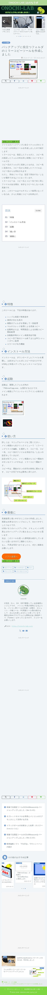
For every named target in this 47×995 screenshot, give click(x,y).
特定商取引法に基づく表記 (32, 989)
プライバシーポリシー (13, 989)
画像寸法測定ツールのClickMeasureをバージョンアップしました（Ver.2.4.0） (24, 808)
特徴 (12, 217)
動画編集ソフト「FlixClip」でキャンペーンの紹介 (24, 845)
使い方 (13, 232)
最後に (13, 236)
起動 (12, 227)
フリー (30, 567)
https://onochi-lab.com (22, 626)
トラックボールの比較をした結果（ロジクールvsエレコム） (25, 827)
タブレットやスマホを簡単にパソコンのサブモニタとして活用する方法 (25, 817)
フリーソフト (8, 571)
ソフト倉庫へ (11, 556)
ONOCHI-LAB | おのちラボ (23, 2)
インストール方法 (18, 222)
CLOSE (38, 210)
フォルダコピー (20, 567)
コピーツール (8, 567)
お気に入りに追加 (11, 142)
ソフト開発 (6, 42)
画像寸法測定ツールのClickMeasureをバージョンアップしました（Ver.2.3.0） (24, 836)
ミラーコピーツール (21, 571)
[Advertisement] (23, 113)
